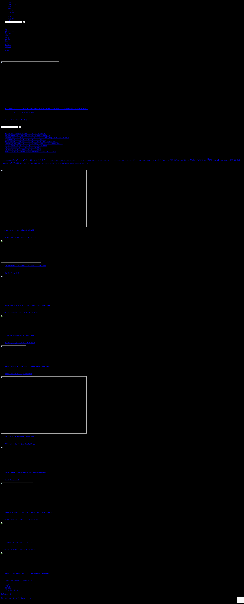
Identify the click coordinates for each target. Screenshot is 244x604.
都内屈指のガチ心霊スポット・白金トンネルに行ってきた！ (25, 140)
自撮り (48, 163)
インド (68, 160)
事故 (186, 160)
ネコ (125, 160)
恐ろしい (8, 33)
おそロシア (8, 160)
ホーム (7, 584)
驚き (6, 29)
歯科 (32, 112)
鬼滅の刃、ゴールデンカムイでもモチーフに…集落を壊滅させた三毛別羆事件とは (27, 366)
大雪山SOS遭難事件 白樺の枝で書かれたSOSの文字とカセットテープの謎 (30, 152)
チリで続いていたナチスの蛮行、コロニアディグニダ (23, 150)
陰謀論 (78, 163)
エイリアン (77, 160)
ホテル (129, 160)
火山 (31, 163)
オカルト (8, 45)
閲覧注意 (73, 163)
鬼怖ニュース (6, 594)
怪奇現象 (8, 39)
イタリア (52, 160)
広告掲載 (8, 588)
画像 (40, 163)
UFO (6, 43)
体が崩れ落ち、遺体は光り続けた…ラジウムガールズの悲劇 (25, 134)
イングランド (23, 112)
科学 (44, 163)
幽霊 (233, 160)
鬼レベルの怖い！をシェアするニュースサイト (17, 598)
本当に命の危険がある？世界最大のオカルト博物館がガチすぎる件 (27, 136)
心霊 (7, 163)
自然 (54, 163)
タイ (107, 160)
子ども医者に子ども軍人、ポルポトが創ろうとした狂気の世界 (26, 146)
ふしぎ (7, 37)
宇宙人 (222, 160)
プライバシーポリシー (12, 590)
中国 (173, 160)
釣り (68, 163)
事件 (180, 160)
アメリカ (30, 160)
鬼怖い (84, 163)
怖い (6, 41)
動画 (212, 159)
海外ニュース (9, 31)
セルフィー (94, 160)
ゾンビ (102, 160)
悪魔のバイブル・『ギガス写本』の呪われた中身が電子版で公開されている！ (31, 142)
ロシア (159, 160)
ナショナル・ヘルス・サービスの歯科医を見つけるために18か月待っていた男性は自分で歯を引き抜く (46, 109)
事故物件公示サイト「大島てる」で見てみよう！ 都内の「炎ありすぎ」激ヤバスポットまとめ (37, 138)
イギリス (15, 112)
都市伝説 (8, 47)
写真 (195, 159)
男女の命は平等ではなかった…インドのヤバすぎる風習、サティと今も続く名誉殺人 (34, 144)
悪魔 (26, 163)
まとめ (17, 160)
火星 (36, 163)
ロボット (166, 160)
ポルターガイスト (147, 160)
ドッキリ (120, 160)
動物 (6, 35)
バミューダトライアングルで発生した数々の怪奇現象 (19, 230)
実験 (227, 160)
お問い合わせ (9, 586)
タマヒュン (113, 160)
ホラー (137, 160)
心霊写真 (16, 163)
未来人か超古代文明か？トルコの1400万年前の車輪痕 (23, 148)
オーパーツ (86, 160)
